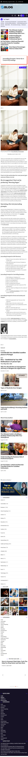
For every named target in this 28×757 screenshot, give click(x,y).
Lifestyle (2, 551)
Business (2, 507)
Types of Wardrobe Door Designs (11, 388)
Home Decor (3, 547)
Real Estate (3, 562)
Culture (2, 514)
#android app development (11, 21)
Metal (2, 554)
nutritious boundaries (14, 291)
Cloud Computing (4, 511)
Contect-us (3, 698)
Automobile (3, 503)
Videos (2, 584)
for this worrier (6, 224)
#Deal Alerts (7, 24)
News (2, 558)
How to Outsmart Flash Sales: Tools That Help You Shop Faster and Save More (14, 662)
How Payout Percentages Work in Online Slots (17, 47)
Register (2, 697)
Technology (3, 573)
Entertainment (4, 525)
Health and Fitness (5, 543)
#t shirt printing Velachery (10, 23)
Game (2, 536)
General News (4, 540)
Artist (2, 500)
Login (2, 695)
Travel (2, 576)
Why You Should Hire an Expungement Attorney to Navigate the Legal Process (13, 367)
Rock (2, 569)
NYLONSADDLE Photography (17, 151)
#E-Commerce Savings (16, 24)
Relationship (3, 565)
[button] (3, 675)
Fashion (2, 529)
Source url (3, 347)
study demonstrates (15, 318)
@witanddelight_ (12, 338)
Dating (2, 518)
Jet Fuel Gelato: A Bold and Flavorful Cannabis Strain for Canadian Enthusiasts (12, 43)
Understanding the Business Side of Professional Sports (15, 37)
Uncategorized (4, 580)
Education (3, 522)
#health (2, 21)
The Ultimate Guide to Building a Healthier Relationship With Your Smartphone (16, 32)
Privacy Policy (4, 700)
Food (2, 532)
